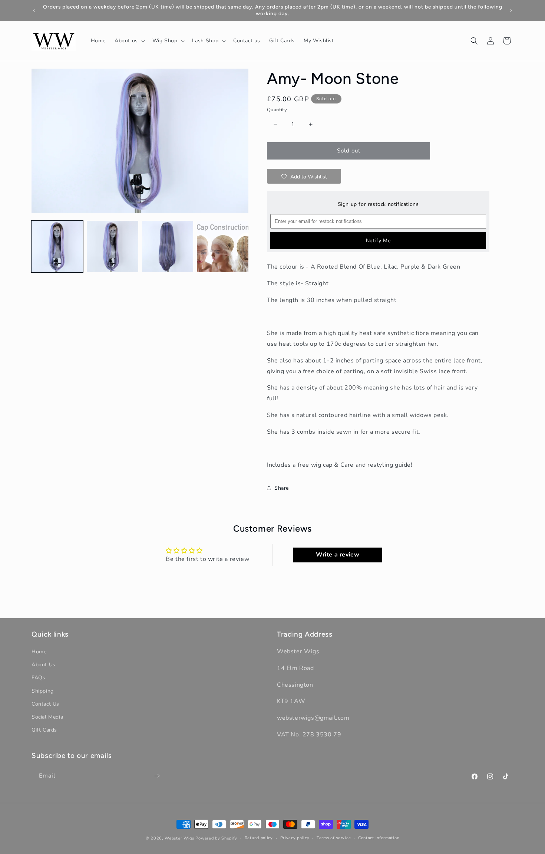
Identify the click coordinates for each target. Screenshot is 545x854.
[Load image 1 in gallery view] (57, 246)
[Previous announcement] (34, 10)
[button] (129, 41)
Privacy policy (295, 838)
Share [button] (281, 488)
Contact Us (45, 703)
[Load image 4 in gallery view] (222, 246)
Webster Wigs (179, 838)
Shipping (43, 690)
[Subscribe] (157, 776)
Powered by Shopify (216, 838)
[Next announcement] (511, 10)
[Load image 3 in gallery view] (168, 246)
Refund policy (259, 838)
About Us (44, 664)
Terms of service (334, 838)
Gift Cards (44, 729)
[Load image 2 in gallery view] (112, 246)
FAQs (38, 677)
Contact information (378, 838)
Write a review (337, 555)
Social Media (47, 716)
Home (39, 651)
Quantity (277, 109)
